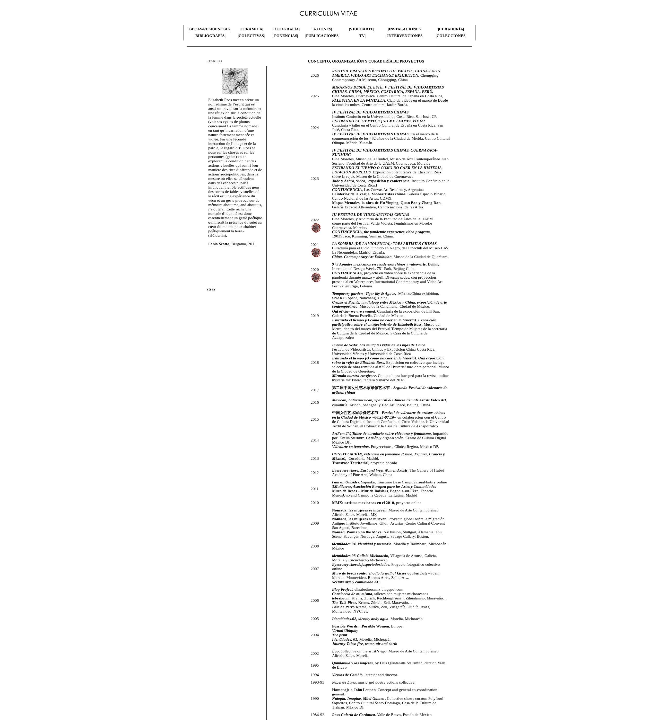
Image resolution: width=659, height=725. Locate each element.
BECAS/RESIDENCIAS (209, 29)
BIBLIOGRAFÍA (210, 36)
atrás (210, 289)
